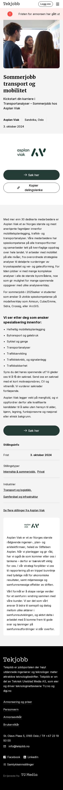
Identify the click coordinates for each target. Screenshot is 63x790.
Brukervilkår (11, 724)
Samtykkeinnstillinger (20, 764)
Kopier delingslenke (34, 188)
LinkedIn (33, 757)
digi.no (7, 690)
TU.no (46, 686)
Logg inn (45, 4)
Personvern (10, 709)
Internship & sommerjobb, (19, 471)
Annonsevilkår (12, 717)
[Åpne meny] (58, 4)
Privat (41, 471)
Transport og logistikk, (17, 490)
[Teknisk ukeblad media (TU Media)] (29, 775)
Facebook (13, 757)
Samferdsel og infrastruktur (20, 496)
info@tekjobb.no (19, 746)
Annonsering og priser (17, 702)
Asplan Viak (24, 510)
